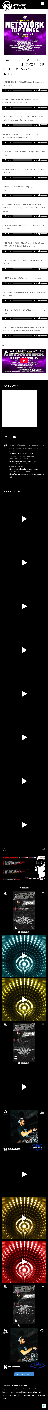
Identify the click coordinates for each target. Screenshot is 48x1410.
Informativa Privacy (28, 1395)
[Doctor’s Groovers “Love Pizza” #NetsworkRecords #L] (24, 737)
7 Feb (42, 445)
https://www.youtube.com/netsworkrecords (26, 474)
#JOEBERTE (14, 453)
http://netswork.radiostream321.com (23, 469)
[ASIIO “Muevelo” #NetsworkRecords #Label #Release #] (24, 693)
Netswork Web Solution (20, 1386)
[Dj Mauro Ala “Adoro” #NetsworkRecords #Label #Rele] (24, 1262)
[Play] (5, 90)
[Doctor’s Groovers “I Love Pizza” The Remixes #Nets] (24, 650)
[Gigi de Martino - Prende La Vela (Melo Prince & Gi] (24, 562)
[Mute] (39, 90)
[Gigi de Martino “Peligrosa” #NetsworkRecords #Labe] (24, 1087)
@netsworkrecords (32, 445)
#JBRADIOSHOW (28, 453)
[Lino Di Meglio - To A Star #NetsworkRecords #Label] (24, 606)
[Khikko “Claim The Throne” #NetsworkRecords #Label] (24, 825)
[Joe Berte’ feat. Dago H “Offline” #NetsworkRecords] (24, 519)
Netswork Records (17, 445)
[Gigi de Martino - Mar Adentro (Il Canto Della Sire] (24, 781)
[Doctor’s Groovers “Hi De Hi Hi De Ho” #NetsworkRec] (24, 1218)
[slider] (44, 90)
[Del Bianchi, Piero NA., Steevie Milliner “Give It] (24, 1174)
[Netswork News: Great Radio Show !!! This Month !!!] (24, 868)
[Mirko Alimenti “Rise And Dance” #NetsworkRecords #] (24, 956)
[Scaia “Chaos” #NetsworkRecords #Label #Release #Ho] (24, 999)
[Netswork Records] (14, 9)
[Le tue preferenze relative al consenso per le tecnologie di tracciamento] (44, 1406)
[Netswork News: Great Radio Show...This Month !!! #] (24, 1130)
